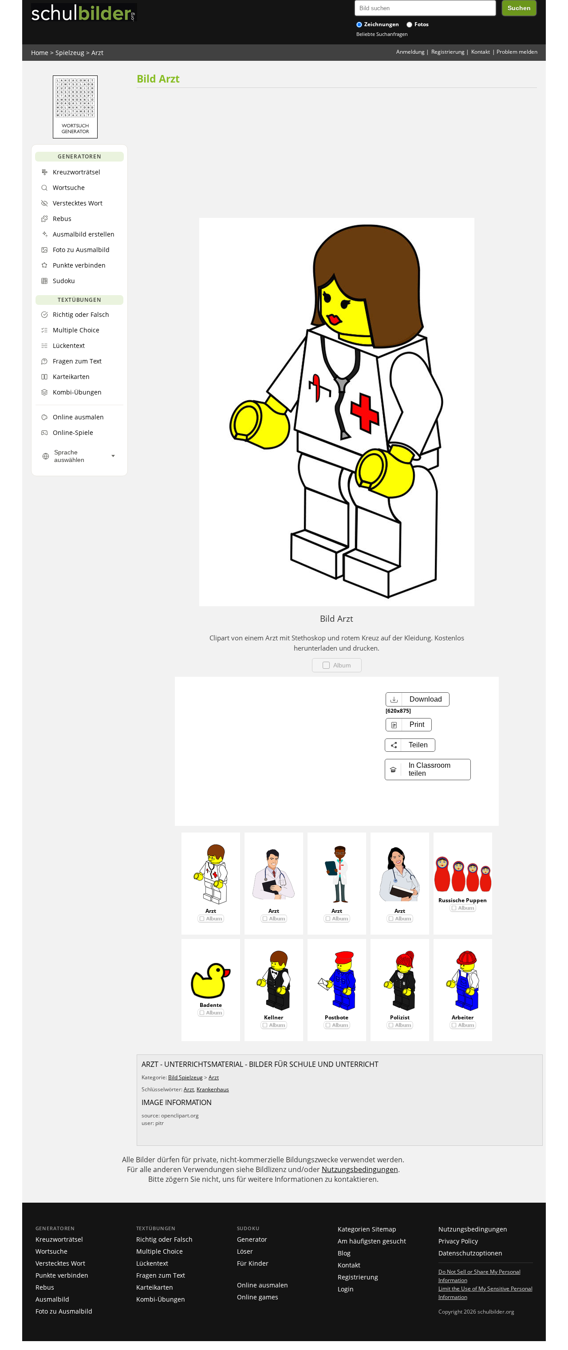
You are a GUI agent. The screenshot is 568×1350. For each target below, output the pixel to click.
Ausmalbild (52, 1299)
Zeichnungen (381, 24)
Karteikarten (154, 1287)
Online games (257, 1297)
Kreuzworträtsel (59, 1239)
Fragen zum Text (160, 1275)
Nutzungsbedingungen (360, 1169)
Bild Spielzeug (185, 1077)
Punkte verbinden (62, 1275)
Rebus (45, 1287)
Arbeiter (462, 1017)
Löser (245, 1251)
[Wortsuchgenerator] (75, 136)
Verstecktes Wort (60, 1263)
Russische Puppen (462, 900)
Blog (344, 1253)
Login (346, 1289)
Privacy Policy (458, 1241)
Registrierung (448, 51)
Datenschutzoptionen (470, 1253)
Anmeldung (410, 51)
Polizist (400, 1017)
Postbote (336, 1017)
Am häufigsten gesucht (372, 1241)
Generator (252, 1239)
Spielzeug (69, 52)
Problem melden (517, 51)
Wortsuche (51, 1251)
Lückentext (152, 1263)
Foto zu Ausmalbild (64, 1311)
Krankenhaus (213, 1089)
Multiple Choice (159, 1251)
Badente (211, 1005)
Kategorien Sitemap (367, 1229)
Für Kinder (252, 1263)
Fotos (421, 24)
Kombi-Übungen (160, 1299)
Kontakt (480, 51)
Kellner (273, 1017)
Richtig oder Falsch (164, 1239)
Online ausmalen (262, 1285)
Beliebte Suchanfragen (382, 34)
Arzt (97, 52)
